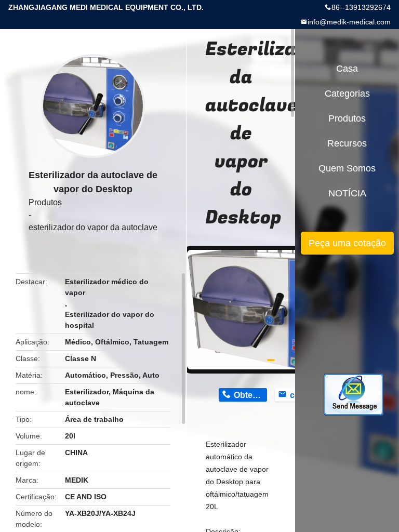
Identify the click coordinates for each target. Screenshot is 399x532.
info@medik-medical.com (349, 22)
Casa (347, 68)
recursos (347, 143)
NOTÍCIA (347, 193)
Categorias (347, 93)
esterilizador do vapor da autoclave (93, 227)
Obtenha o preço (250, 395)
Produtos (45, 202)
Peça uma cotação (347, 243)
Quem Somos (347, 168)
